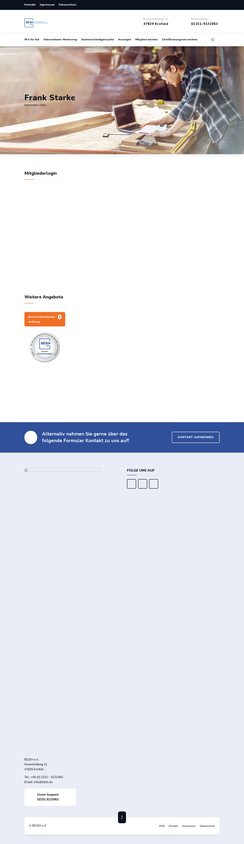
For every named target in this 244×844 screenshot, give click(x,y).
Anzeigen (124, 39)
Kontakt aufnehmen (196, 437)
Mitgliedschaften (110, 371)
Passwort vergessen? (44, 281)
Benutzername (38, 225)
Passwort (34, 242)
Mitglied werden (146, 39)
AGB (162, 826)
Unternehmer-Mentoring (60, 39)
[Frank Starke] (120, 167)
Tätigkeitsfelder (109, 342)
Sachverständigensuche (97, 39)
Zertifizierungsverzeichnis (179, 39)
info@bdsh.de (43, 782)
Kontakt (30, 4)
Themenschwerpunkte (117, 289)
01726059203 (172, 218)
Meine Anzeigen (135, 396)
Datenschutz (67, 4)
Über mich (96, 245)
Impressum (47, 4)
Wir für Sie (31, 39)
